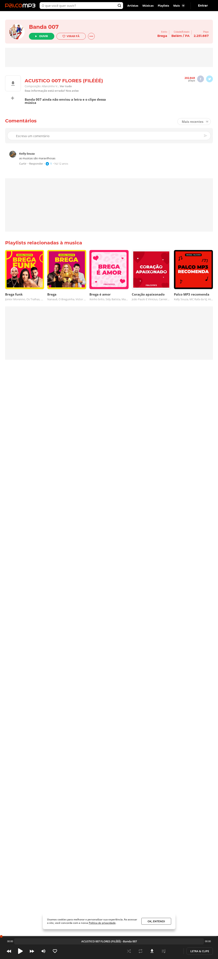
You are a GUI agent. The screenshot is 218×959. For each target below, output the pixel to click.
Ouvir (43, 36)
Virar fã (73, 36)
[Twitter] (209, 78)
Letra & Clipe (199, 951)
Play (20, 951)
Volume (43, 951)
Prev (9, 951)
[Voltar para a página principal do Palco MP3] (21, 5)
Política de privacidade (102, 923)
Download (152, 951)
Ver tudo (66, 86)
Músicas (147, 5)
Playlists (163, 5)
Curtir (22, 163)
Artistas (132, 5)
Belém (176, 36)
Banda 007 (44, 27)
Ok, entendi (156, 921)
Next (32, 951)
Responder (36, 163)
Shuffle (129, 951)
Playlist (163, 951)
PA (187, 36)
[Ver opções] (91, 36)
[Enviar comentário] (205, 135)
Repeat (140, 951)
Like (55, 951)
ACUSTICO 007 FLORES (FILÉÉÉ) (101, 941)
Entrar (203, 5)
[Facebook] (200, 78)
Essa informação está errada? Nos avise (52, 90)
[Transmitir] (175, 951)
